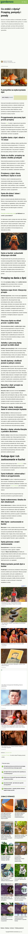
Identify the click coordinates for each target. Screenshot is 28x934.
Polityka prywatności (19, 928)
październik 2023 (8, 752)
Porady (7, 755)
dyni (7, 123)
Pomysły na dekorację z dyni (8, 213)
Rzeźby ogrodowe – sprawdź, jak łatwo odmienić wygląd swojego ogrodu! (6, 858)
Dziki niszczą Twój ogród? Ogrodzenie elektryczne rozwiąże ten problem (6, 837)
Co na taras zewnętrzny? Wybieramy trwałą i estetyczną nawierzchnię (19, 858)
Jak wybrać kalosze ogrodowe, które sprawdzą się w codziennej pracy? (20, 815)
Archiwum (12, 928)
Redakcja (7, 928)
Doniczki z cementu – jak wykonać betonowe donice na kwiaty (20, 899)
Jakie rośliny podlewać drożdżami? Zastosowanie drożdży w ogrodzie (7, 918)
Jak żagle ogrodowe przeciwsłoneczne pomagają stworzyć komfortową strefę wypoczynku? (6, 815)
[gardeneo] (7, 2)
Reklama (2, 928)
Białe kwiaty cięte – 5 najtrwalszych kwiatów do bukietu (7, 899)
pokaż (10, 97)
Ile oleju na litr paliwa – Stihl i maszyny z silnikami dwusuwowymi (7, 879)
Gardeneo (4, 755)
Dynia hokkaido (14, 485)
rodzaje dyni (20, 463)
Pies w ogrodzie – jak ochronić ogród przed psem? (20, 879)
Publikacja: (9, 62)
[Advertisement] (14, 46)
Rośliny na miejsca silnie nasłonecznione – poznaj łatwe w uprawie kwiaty (21, 918)
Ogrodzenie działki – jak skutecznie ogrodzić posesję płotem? (21, 837)
